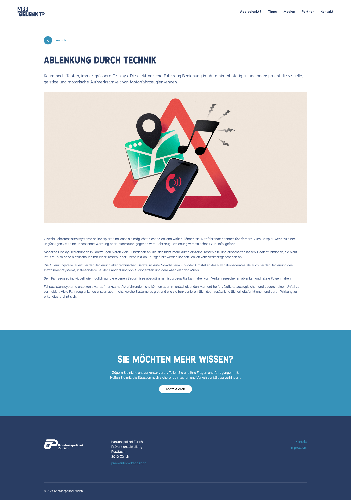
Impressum (298, 447)
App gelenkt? (250, 11)
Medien (289, 11)
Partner (308, 11)
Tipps (272, 11)
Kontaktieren (175, 389)
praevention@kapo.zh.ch (128, 463)
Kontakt (326, 11)
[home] (31, 11)
